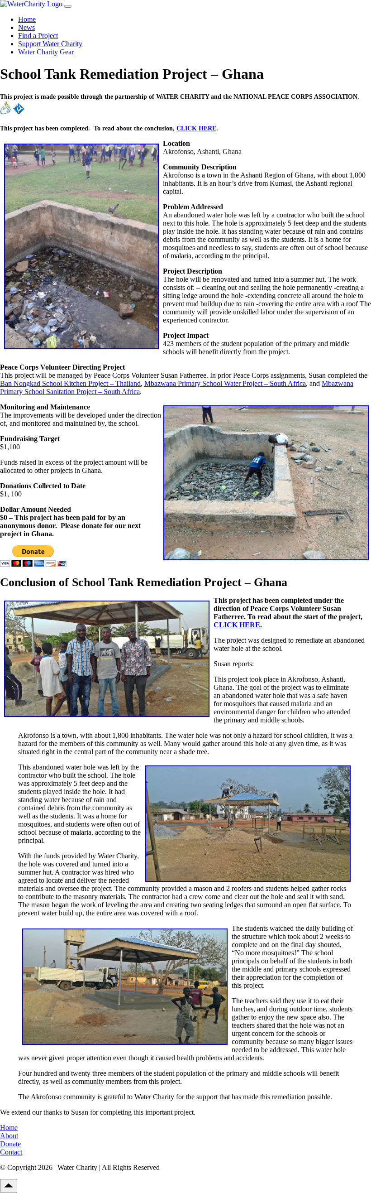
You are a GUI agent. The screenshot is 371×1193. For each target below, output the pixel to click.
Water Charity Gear (46, 52)
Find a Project (38, 35)
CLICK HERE (196, 128)
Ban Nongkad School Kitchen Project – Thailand (70, 383)
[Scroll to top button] (8, 1186)
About (9, 1136)
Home (27, 19)
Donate (10, 1144)
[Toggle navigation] (67, 6)
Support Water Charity (50, 44)
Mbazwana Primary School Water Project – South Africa (225, 383)
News (26, 27)
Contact (11, 1152)
